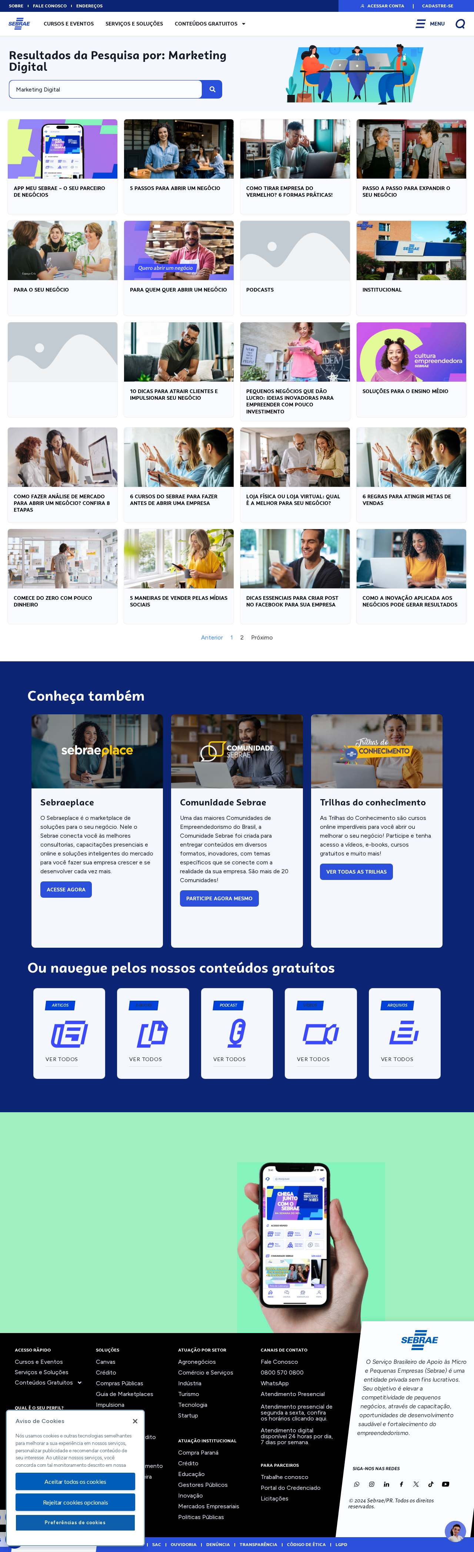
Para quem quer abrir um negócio (178, 289)
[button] (382, 6)
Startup (188, 1415)
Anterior (212, 637)
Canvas (106, 1361)
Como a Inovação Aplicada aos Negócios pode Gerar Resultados (410, 601)
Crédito (106, 1372)
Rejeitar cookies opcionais (75, 1502)
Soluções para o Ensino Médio (405, 391)
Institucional (382, 289)
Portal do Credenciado (291, 1487)
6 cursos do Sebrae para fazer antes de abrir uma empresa (173, 499)
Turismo (188, 1394)
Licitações (274, 1498)
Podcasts (260, 289)
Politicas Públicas (201, 1517)
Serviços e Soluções (134, 23)
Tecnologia (192, 1404)
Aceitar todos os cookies (75, 1481)
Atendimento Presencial (293, 1394)
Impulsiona (110, 1404)
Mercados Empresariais (208, 1506)
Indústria (189, 1383)
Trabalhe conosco (284, 1476)
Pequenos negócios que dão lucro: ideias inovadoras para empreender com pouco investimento (290, 401)
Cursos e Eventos (69, 23)
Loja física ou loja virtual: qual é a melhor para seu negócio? (293, 499)
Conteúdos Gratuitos (206, 23)
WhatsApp (275, 1383)
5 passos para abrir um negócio (175, 188)
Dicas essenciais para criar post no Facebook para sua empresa (292, 601)
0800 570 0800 (282, 1372)
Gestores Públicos (203, 1484)
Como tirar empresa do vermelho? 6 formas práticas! (289, 191)
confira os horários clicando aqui (293, 1415)
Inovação (190, 1495)
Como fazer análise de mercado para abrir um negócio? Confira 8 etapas (62, 503)
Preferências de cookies (75, 1522)
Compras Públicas (119, 1383)
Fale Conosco (279, 1361)
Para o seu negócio (41, 289)
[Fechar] (135, 1421)
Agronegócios (197, 1361)
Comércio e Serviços (205, 1372)
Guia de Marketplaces (124, 1394)
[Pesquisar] (212, 89)
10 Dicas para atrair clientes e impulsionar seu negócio (174, 394)
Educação (191, 1474)
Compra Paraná (198, 1452)
